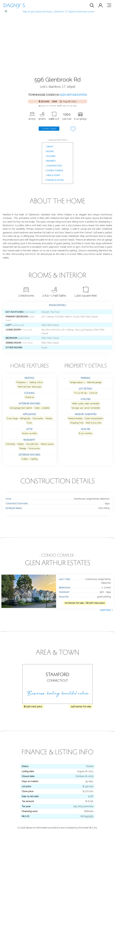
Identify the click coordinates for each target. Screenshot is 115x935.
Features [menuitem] (50, 156)
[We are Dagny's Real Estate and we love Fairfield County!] (14, 5)
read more (105, 610)
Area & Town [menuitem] (52, 175)
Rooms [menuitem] (49, 151)
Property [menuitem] (50, 160)
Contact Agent (49, 128)
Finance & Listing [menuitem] (54, 180)
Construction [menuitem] (53, 165)
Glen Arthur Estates (73, 95)
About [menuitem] (49, 146)
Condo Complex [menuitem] (54, 170)
